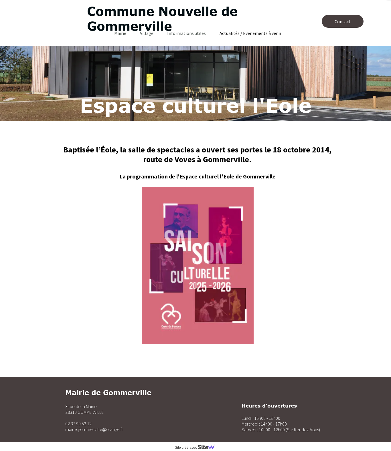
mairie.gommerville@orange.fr (94, 429)
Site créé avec (186, 448)
